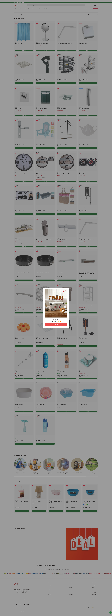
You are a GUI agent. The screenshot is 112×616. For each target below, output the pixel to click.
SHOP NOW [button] (56, 324)
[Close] (68, 289)
